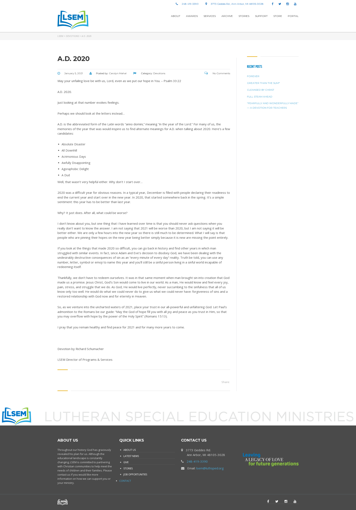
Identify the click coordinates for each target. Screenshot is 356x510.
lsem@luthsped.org (210, 468)
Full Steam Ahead (259, 96)
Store (277, 16)
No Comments (221, 73)
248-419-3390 (197, 461)
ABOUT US (129, 450)
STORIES (128, 468)
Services (210, 16)
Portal (293, 16)
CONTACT (125, 481)
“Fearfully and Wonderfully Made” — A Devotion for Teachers (273, 105)
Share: (225, 382)
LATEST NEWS (131, 456)
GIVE (126, 462)
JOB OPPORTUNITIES (135, 474)
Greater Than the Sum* (263, 83)
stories (244, 16)
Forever (253, 76)
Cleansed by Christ (260, 89)
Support (261, 16)
